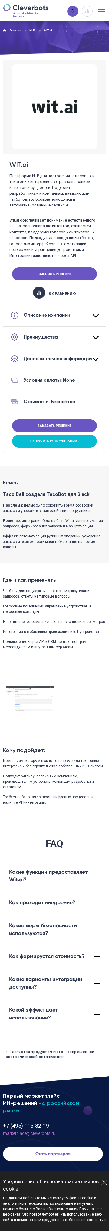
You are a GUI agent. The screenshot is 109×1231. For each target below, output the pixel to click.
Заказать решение (54, 274)
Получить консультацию (54, 441)
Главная (15, 30)
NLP (32, 30)
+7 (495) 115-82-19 (26, 1125)
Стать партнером (53, 1154)
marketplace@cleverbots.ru (29, 1133)
